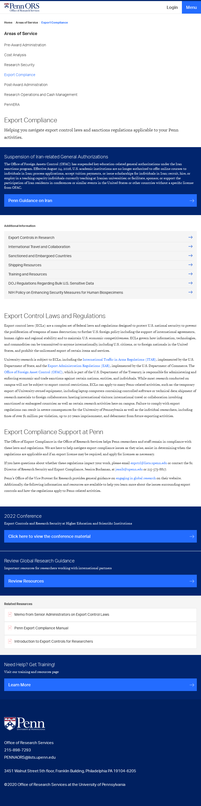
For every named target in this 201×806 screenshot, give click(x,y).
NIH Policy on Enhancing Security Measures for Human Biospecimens (65, 292)
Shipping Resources (24, 265)
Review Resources (26, 581)
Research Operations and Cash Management (40, 94)
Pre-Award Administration (25, 45)
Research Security (19, 64)
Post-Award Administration (26, 84)
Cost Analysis (15, 55)
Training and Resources (27, 274)
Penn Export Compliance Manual (41, 628)
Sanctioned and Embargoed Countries (39, 256)
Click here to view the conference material (49, 536)
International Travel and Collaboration (39, 246)
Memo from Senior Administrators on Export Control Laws (61, 614)
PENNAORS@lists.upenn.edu (29, 757)
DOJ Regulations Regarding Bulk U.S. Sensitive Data (51, 283)
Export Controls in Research (31, 237)
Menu (191, 7)
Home (8, 22)
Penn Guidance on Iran (30, 200)
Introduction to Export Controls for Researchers (53, 641)
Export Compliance (19, 74)
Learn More (19, 684)
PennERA (12, 104)
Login (172, 7)
